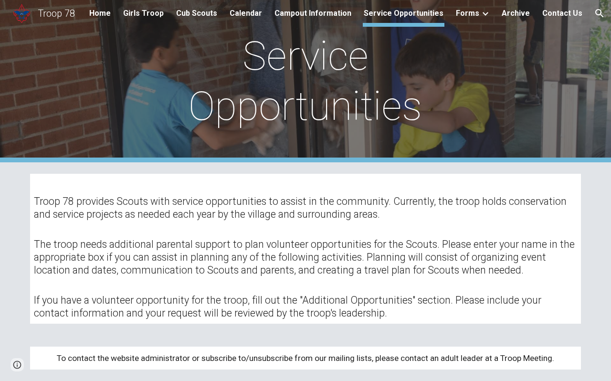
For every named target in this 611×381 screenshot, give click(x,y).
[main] (305, 81)
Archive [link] (516, 13)
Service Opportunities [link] (403, 13)
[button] (599, 13)
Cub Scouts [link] (196, 13)
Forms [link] (467, 13)
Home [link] (100, 13)
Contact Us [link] (562, 13)
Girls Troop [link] (143, 13)
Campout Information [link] (312, 13)
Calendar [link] (246, 13)
